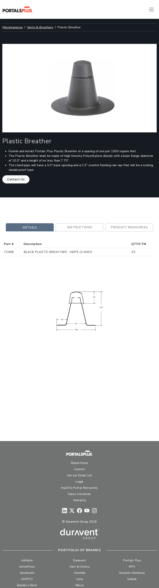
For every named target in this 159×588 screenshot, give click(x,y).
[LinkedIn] (64, 510)
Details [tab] (30, 227)
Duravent (79, 560)
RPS (132, 567)
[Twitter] (71, 510)
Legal (79, 481)
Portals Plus (132, 560)
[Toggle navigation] (151, 9)
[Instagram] (94, 510)
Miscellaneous (12, 27)
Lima (79, 579)
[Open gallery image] (80, 311)
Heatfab (79, 573)
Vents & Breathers (40, 27)
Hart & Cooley (79, 567)
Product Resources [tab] (129, 227)
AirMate (27, 560)
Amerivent (27, 573)
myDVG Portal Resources (79, 488)
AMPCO (27, 579)
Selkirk (132, 579)
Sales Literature (79, 494)
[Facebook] (79, 510)
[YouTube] (86, 510)
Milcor (79, 585)
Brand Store (79, 463)
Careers (79, 469)
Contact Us (16, 179)
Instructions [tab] (79, 227)
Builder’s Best (27, 585)
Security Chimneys (132, 573)
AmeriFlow (27, 567)
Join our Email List (79, 475)
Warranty (79, 500)
